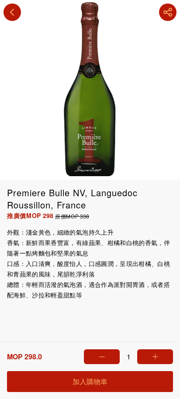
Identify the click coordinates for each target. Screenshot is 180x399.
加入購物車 (90, 381)
